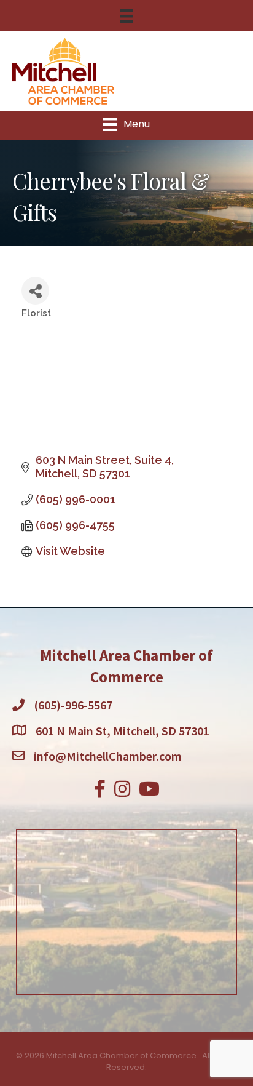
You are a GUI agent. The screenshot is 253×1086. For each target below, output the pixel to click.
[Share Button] (35, 291)
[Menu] (126, 16)
